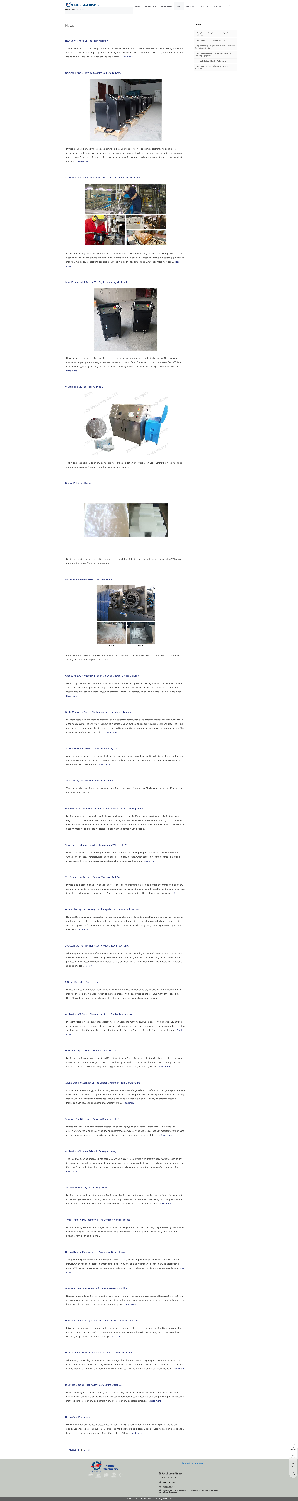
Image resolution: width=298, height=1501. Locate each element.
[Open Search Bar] (229, 6)
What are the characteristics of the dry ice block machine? (97, 1288)
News (179, 6)
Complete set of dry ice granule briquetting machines (212, 34)
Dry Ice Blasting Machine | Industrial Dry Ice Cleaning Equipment (213, 54)
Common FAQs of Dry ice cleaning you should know (93, 73)
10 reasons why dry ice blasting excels (86, 1187)
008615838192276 (169, 1477)
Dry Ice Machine (165, 1499)
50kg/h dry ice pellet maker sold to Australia (88, 579)
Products (149, 6)
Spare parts (166, 6)
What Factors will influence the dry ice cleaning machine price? (99, 282)
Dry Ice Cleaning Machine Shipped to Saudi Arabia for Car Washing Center (104, 808)
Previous (70, 1450)
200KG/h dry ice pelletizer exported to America (90, 780)
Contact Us (204, 6)
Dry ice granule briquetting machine (210, 40)
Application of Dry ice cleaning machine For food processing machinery (103, 177)
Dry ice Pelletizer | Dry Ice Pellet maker (211, 61)
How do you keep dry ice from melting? (86, 40)
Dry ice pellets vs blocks (78, 483)
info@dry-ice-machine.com (172, 1473)
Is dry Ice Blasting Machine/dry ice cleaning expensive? (94, 1385)
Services (190, 6)
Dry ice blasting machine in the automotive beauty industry (96, 1252)
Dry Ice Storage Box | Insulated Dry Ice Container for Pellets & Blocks (215, 47)
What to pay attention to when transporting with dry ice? (96, 845)
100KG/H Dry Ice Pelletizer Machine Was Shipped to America (97, 945)
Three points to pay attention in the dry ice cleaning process (97, 1220)
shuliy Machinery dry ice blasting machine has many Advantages (99, 712)
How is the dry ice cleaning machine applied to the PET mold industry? (103, 909)
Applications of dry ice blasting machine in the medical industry (98, 1014)
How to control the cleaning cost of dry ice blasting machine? (98, 1352)
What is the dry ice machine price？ (84, 387)
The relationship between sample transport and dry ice (94, 877)
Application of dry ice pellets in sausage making (90, 1151)
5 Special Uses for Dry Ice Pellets (82, 982)
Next (90, 1450)
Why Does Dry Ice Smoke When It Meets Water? (90, 1050)
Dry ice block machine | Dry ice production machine (212, 67)
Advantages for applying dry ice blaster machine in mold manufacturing (102, 1082)
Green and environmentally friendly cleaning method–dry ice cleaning (102, 675)
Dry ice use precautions (77, 1417)
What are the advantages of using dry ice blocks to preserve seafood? (103, 1320)
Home (137, 6)
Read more (128, 57)
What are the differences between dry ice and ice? (92, 1119)
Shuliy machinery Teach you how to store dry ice (91, 748)
